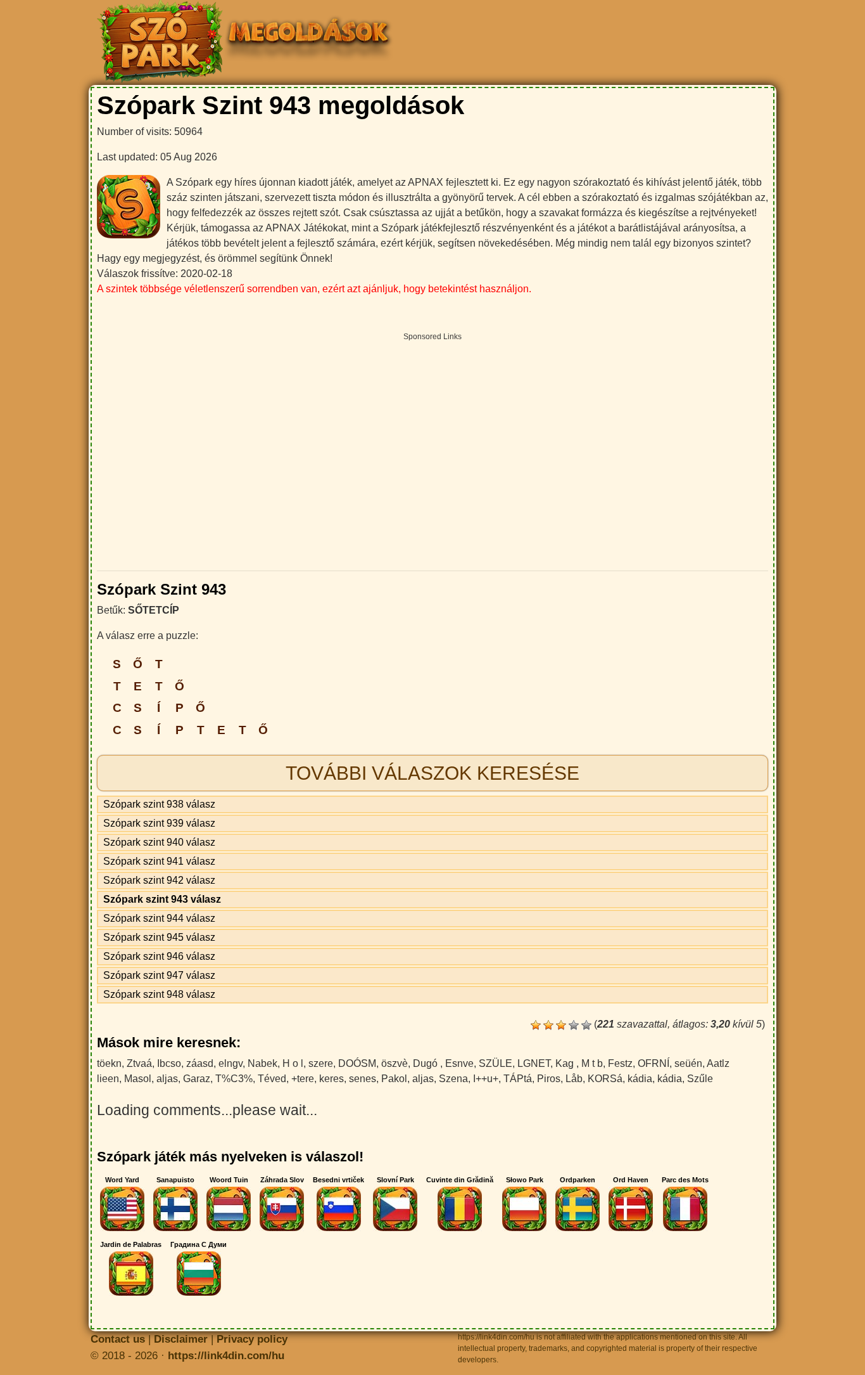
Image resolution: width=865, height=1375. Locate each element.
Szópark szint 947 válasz (159, 975)
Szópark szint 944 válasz (159, 918)
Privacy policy (252, 1339)
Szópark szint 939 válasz (159, 823)
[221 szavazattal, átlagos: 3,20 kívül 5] (536, 1025)
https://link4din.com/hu (226, 1356)
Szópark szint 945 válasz (159, 937)
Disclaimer (181, 1339)
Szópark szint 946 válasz (159, 956)
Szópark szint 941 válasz (159, 861)
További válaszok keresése (432, 773)
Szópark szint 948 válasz (159, 994)
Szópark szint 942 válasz (159, 880)
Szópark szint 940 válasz (159, 842)
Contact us (118, 1339)
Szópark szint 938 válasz (159, 804)
